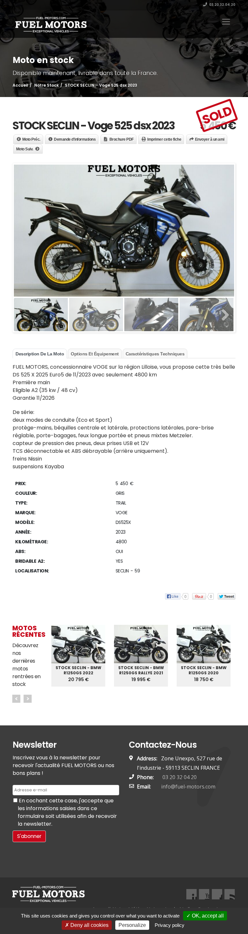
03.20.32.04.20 (222, 4)
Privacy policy (169, 925)
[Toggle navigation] (226, 21)
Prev (16, 699)
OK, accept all (207, 915)
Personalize (132, 925)
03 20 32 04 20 (179, 777)
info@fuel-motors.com (188, 786)
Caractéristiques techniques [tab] (155, 353)
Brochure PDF (121, 139)
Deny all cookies (88, 925)
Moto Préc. (31, 139)
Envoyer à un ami (209, 139)
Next (28, 699)
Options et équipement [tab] (95, 353)
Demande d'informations (75, 139)
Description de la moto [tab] (40, 353)
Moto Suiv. (24, 149)
